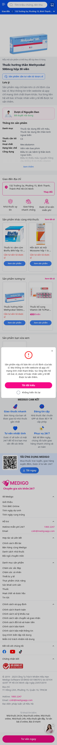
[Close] (52, 351)
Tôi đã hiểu (28, 385)
